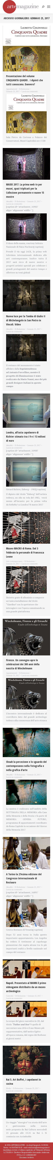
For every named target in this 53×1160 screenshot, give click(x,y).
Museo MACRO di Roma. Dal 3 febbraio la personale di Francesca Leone (25, 552)
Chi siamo (23, 1157)
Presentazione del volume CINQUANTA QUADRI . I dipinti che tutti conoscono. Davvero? (24, 80)
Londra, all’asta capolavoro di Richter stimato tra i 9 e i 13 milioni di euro (25, 436)
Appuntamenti (11, 89)
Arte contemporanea (14, 561)
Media (8, 1088)
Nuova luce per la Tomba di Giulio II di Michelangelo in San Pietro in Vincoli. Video (25, 320)
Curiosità (9, 996)
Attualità (9, 201)
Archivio (30, 1157)
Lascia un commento (30, 91)
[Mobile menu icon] (48, 6)
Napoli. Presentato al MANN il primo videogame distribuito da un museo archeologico (26, 987)
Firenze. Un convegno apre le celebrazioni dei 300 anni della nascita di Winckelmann (22, 664)
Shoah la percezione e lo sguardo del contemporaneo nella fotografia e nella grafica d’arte (26, 766)
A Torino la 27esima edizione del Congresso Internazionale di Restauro (24, 878)
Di (24, 89)
